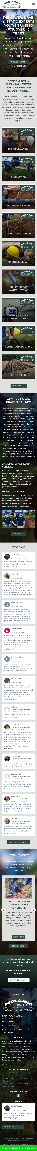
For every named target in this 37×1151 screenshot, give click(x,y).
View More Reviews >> (18, 842)
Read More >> (18, 534)
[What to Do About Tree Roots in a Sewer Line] (18, 888)
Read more (27, 594)
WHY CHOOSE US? (18, 66)
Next (33, 910)
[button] (33, 4)
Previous (3, 910)
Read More (19, 937)
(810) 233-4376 (13, 1025)
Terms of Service (22, 1140)
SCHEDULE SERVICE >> (18, 62)
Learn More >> (18, 386)
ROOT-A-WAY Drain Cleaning (15, 97)
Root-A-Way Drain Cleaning (20, 1144)
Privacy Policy (11, 1140)
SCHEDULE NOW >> (18, 980)
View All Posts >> (18, 946)
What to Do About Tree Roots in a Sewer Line (18, 904)
